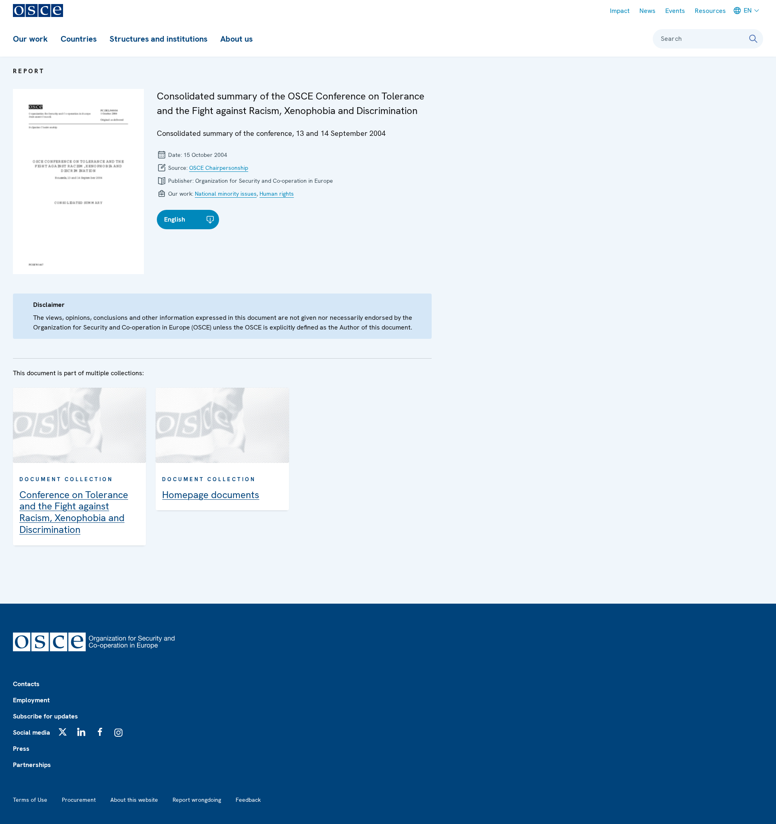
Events (675, 10)
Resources (710, 10)
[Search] (753, 39)
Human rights (276, 193)
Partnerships (32, 765)
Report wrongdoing (197, 799)
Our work (30, 39)
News (647, 10)
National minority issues (226, 193)
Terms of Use (30, 799)
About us (236, 39)
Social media (31, 732)
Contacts (26, 684)
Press (21, 748)
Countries (79, 39)
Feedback (248, 799)
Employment (31, 700)
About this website (134, 799)
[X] (63, 732)
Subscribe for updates (45, 716)
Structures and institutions (158, 39)
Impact (620, 10)
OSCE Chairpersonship (218, 167)
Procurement (79, 799)
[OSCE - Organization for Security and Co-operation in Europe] (38, 10)
